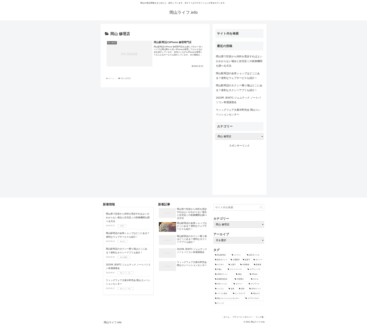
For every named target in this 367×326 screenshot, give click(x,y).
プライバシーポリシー (243, 317)
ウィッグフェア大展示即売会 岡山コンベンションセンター (238, 112)
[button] (261, 207)
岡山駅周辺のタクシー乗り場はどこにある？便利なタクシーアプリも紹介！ (239, 87)
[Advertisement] (239, 168)
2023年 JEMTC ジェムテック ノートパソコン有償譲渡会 (238, 100)
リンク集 (260, 317)
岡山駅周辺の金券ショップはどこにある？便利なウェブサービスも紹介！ (238, 75)
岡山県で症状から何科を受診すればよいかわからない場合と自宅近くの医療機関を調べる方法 (239, 61)
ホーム (226, 317)
